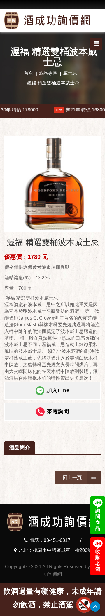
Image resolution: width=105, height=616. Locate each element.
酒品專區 (48, 73)
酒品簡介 (19, 448)
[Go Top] (95, 606)
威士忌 (70, 73)
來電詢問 (58, 411)
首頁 (28, 73)
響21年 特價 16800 (69, 109)
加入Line (58, 390)
